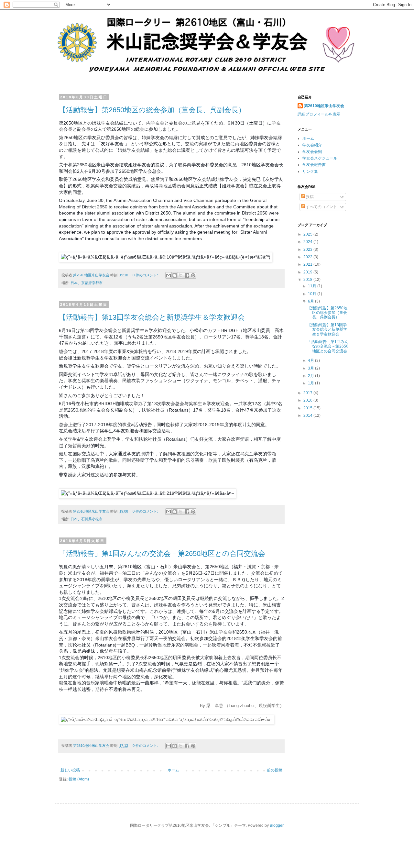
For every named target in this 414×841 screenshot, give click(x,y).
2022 (308, 257)
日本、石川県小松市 (87, 519)
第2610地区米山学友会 (324, 106)
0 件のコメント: (146, 275)
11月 (312, 286)
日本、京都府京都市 (87, 283)
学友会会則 (312, 151)
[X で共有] (181, 275)
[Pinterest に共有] (193, 275)
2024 (308, 241)
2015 (308, 408)
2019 (308, 272)
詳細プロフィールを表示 (319, 114)
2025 (308, 234)
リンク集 (310, 171)
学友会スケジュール (319, 158)
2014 (308, 415)
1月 (311, 383)
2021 (308, 264)
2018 (308, 279)
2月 (311, 375)
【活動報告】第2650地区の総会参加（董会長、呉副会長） (152, 110)
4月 (311, 360)
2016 (308, 400)
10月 (312, 294)
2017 (308, 393)
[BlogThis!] (174, 275)
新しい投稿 (70, 770)
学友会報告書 (314, 164)
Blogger (276, 825)
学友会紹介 (312, 145)
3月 (311, 368)
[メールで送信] (168, 275)
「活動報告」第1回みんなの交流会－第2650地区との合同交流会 (162, 553)
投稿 (309, 196)
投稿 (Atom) (79, 779)
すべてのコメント (321, 207)
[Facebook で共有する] (187, 275)
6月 (311, 301)
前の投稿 (274, 770)
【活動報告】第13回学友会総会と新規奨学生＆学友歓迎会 (152, 317)
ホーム (173, 770)
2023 (308, 249)
